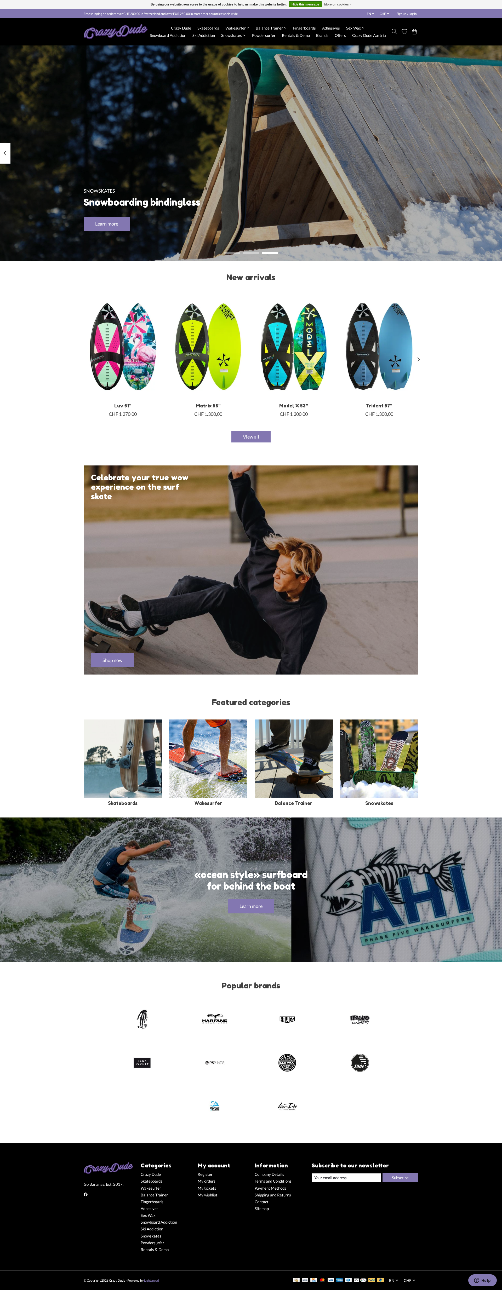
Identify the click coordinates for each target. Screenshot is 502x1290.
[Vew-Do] (287, 1107)
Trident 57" (379, 405)
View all (251, 437)
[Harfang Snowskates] (214, 1020)
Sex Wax (148, 1215)
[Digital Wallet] (360, 1280)
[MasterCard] (322, 1280)
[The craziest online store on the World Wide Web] (116, 31)
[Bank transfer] (305, 1280)
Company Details (269, 1174)
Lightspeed (151, 1280)
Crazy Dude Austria (369, 35)
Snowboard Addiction (168, 35)
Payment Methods (270, 1188)
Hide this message (305, 4)
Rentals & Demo (296, 35)
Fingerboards (304, 28)
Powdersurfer (264, 35)
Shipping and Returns (273, 1195)
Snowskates (379, 803)
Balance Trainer (293, 803)
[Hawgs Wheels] (287, 1020)
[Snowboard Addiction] (214, 1107)
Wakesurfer (208, 803)
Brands (322, 35)
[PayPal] (371, 1280)
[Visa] (331, 1280)
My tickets (207, 1188)
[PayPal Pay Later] (380, 1280)
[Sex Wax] (287, 1063)
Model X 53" (293, 405)
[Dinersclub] (348, 1280)
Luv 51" (123, 405)
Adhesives (331, 28)
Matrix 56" (208, 405)
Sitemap (262, 1208)
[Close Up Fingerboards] (142, 1020)
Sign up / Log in (407, 14)
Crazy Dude (181, 28)
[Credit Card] (313, 1280)
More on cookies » (337, 4)
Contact (262, 1202)
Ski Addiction (203, 35)
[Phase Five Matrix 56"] (208, 347)
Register (205, 1174)
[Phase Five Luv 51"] (123, 347)
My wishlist (208, 1195)
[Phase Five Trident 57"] (379, 347)
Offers (340, 35)
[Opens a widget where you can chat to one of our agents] (482, 1280)
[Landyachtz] (142, 1063)
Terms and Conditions (273, 1181)
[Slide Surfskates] (359, 1063)
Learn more (106, 224)
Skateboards (208, 28)
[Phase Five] (214, 1063)
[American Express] (339, 1280)
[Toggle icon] (394, 31)
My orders (206, 1181)
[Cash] (296, 1280)
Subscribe (400, 1178)
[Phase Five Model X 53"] (294, 347)
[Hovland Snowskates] (359, 1020)
